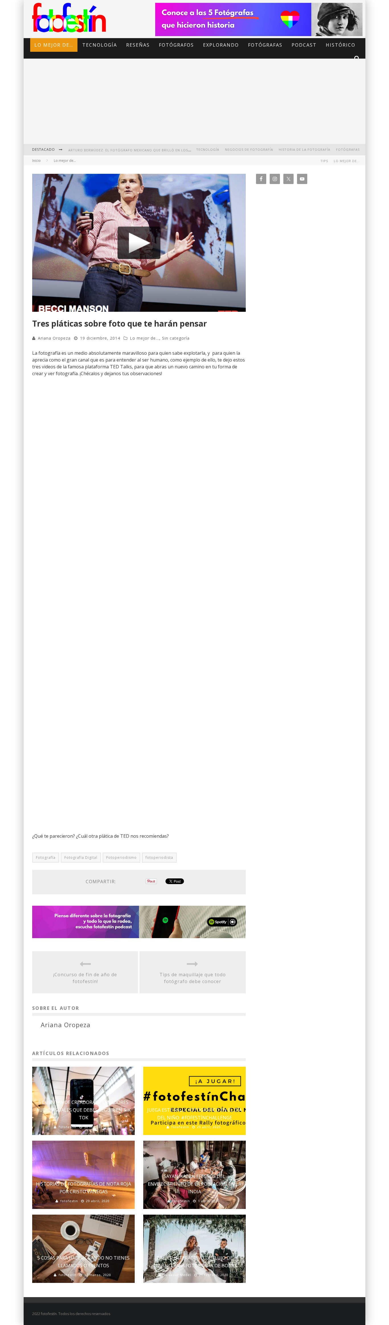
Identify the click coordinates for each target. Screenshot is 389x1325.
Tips (324, 161)
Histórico (340, 45)
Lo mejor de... (144, 338)
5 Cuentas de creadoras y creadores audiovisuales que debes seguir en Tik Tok (83, 1110)
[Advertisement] (194, 105)
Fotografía (46, 857)
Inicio (36, 160)
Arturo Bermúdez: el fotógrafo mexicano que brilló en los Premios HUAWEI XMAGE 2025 (155, 150)
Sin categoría (176, 338)
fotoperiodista (159, 857)
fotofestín (67, 1127)
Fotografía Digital (80, 857)
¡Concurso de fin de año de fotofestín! (85, 978)
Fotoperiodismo (121, 857)
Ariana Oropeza (54, 338)
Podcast (304, 45)
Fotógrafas (265, 45)
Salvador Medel (177, 1275)
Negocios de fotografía (249, 149)
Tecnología (99, 45)
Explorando (221, 45)
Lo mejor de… (53, 45)
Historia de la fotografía (304, 149)
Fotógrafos (176, 45)
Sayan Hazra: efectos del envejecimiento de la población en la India (194, 1184)
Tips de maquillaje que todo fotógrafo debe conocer (192, 978)
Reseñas (138, 45)
